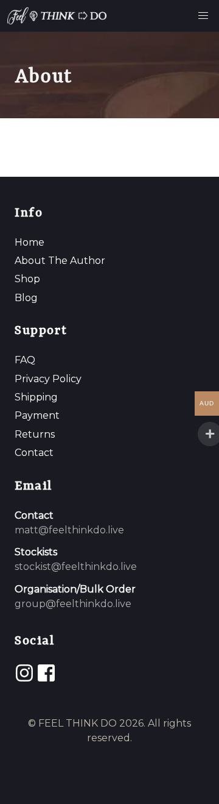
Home (29, 242)
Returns (35, 434)
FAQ (25, 360)
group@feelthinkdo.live (73, 604)
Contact (34, 452)
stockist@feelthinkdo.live (76, 566)
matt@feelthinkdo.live (69, 530)
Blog (26, 298)
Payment (37, 415)
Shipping (36, 397)
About (43, 77)
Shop (27, 279)
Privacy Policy (48, 379)
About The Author (60, 260)
